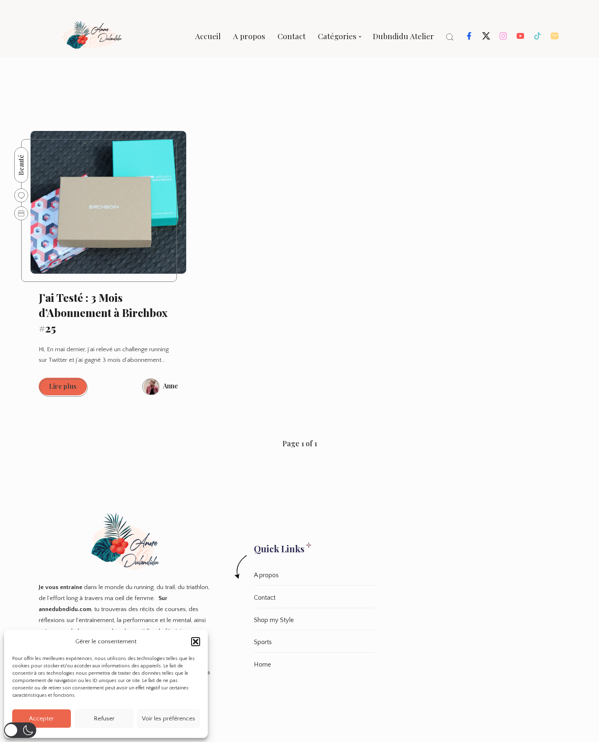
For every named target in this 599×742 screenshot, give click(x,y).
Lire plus (68, 388)
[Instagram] (503, 38)
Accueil (208, 36)
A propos (249, 36)
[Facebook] (469, 38)
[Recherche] (450, 37)
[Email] (555, 38)
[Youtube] (520, 38)
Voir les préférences (168, 718)
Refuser (104, 718)
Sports (263, 642)
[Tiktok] (537, 38)
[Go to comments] (21, 195)
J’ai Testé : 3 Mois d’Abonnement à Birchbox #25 (103, 312)
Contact (291, 36)
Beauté (21, 165)
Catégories (337, 36)
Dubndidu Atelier (403, 36)
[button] (196, 642)
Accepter (41, 718)
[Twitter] (486, 38)
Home (262, 664)
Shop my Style (274, 620)
